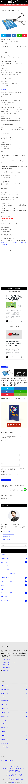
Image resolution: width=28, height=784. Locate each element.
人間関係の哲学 (5, 577)
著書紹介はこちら (7, 536)
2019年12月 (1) (5, 700)
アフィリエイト (5, 768)
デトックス (14, 774)
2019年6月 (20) (5, 720)
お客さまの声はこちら (8, 534)
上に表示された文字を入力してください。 (9, 474)
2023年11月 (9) (4, 685)
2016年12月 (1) (5, 743)
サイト (2, 463)
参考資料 (3, 89)
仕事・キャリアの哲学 (6, 581)
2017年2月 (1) (4, 735)
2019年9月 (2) (4, 708)
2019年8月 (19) (5, 712)
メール (3, 458)
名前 (2, 452)
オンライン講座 (5, 569)
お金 (7, 774)
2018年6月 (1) (4, 723)
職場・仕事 (21, 774)
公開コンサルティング (6, 589)
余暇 (18, 778)
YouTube (3, 554)
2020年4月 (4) (4, 693)
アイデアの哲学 (5, 366)
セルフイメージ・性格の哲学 (8, 573)
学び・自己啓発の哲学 (6, 592)
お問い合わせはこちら (8, 539)
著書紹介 (22, 779)
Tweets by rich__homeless (7, 760)
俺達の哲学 (14, 1)
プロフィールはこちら (8, 531)
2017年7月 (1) (4, 731)
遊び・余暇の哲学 (5, 600)
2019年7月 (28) (5, 716)
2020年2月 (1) (4, 697)
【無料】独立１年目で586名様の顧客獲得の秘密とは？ (14, 4)
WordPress (12, 770)
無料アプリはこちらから (9, 662)
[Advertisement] (14, 268)
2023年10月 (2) (5, 689)
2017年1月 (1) (4, 739)
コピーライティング (13, 768)
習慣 (10, 778)
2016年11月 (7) (4, 747)
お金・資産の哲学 (5, 562)
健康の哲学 (4, 585)
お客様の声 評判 (5, 558)
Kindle (16, 770)
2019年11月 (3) (4, 704)
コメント (3, 440)
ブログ (24, 768)
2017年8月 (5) (4, 727)
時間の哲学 (4, 596)
